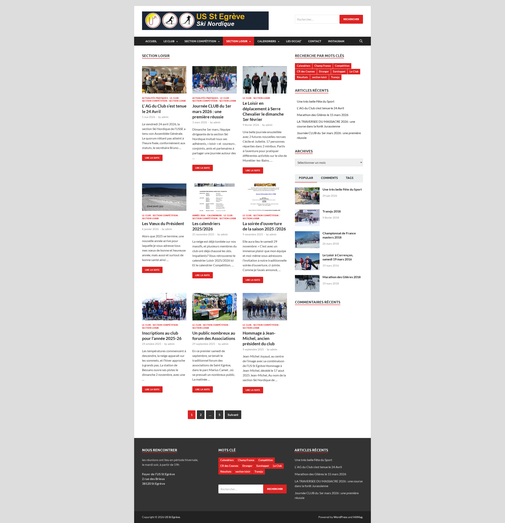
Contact (314, 41)
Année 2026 (198, 215)
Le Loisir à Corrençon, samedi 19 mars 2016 (338, 257)
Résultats (302, 77)
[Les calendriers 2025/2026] (214, 197)
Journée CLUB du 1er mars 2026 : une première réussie (211, 111)
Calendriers (266, 41)
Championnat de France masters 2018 (339, 235)
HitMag (357, 517)
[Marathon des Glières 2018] (307, 277)
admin (165, 117)
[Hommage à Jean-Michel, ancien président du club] (265, 306)
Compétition (342, 65)
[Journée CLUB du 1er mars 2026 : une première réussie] (214, 80)
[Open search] (361, 41)
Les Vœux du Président (163, 223)
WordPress (340, 517)
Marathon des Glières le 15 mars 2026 (322, 115)
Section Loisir (236, 41)
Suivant (233, 414)
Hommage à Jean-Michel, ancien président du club (259, 338)
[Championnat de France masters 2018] (307, 233)
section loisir (319, 77)
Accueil (151, 41)
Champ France (322, 65)
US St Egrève (172, 517)
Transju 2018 (332, 211)
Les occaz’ (293, 41)
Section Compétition (200, 41)
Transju (335, 77)
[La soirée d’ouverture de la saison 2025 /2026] (265, 197)
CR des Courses (306, 71)
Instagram (336, 41)
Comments (329, 178)
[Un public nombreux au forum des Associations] (214, 306)
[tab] (306, 178)
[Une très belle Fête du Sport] (307, 190)
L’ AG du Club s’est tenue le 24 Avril (320, 108)
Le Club (169, 41)
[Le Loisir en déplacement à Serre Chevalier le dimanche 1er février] (265, 80)
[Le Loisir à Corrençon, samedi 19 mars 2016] (307, 255)
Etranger (324, 71)
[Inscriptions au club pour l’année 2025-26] (164, 306)
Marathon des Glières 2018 (342, 277)
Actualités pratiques (155, 98)
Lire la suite (151, 157)
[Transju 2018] (307, 211)
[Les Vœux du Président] (164, 197)
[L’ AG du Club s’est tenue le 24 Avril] (164, 80)
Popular (306, 178)
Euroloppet (339, 71)
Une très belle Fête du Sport (315, 101)
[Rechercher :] (329, 19)
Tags (350, 178)
